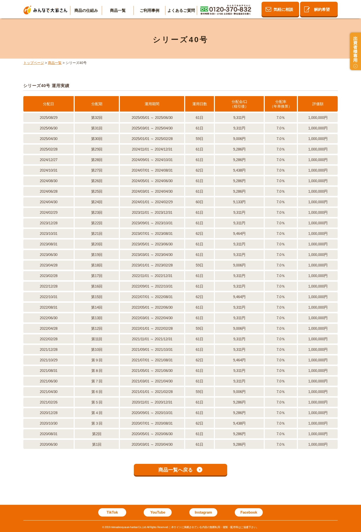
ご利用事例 (149, 10)
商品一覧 (118, 10)
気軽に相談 (283, 9)
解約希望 (322, 9)
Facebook (248, 512)
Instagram (203, 512)
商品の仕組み (86, 10)
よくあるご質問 (181, 10)
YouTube (157, 512)
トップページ (33, 63)
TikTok (112, 512)
